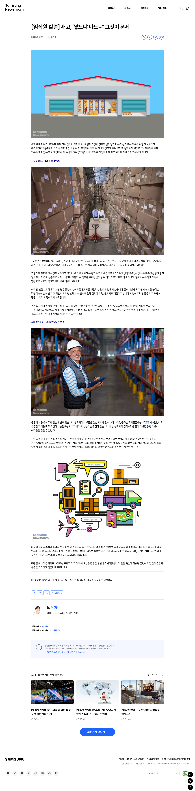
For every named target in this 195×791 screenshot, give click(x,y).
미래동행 (145, 8)
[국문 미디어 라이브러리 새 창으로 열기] (42, 773)
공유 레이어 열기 (155, 37)
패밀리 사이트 (154, 773)
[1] (147, 422)
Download (149, 37)
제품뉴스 (128, 8)
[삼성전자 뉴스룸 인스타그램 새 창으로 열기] (15, 773)
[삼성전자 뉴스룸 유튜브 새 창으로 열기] (8, 773)
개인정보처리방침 (153, 759)
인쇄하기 (161, 37)
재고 (46, 593)
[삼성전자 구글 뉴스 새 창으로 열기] (56, 773)
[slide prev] (149, 674)
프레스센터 (162, 8)
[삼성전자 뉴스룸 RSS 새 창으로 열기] (49, 773)
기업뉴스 (112, 8)
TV (33, 593)
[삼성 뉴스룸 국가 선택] (187, 8)
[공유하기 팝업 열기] (190, 781)
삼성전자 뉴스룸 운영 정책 (135, 759)
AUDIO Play (144, 37)
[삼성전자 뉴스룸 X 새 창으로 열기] (28, 773)
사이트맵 (121, 759)
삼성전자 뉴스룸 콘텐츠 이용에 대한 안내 (176, 759)
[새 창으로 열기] (186, 773)
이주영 (53, 37)
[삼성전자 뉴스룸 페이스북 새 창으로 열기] (21, 773)
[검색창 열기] (181, 8)
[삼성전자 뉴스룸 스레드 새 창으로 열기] (35, 773)
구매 (40, 593)
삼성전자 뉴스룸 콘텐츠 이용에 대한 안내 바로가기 (64, 652)
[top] (190, 787)
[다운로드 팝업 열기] (190, 774)
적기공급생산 (56, 593)
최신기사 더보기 (96, 732)
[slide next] (162, 674)
